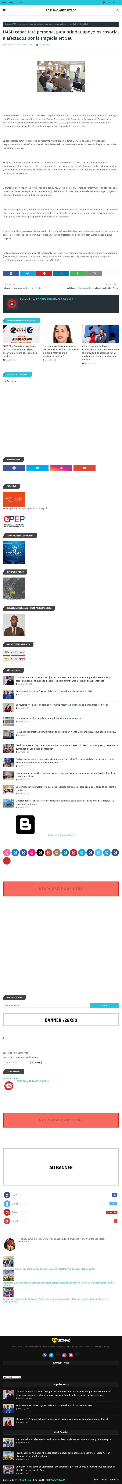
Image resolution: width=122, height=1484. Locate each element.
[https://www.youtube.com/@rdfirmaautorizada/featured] (108, 468)
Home (3, 2)
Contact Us (114, 1480)
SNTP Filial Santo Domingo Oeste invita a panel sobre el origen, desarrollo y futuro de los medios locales (20, 351)
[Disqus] (61, 940)
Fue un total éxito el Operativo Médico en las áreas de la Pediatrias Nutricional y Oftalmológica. (49, 1269)
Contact (20, 2)
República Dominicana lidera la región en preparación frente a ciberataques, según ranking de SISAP (66, 732)
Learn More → (24, 1241)
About (11, 2)
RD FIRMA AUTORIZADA (61, 10)
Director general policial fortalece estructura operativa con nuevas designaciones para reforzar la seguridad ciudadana (65, 802)
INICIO (96, 1480)
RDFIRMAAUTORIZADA (55, 1480)
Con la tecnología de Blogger (61, 835)
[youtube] (84, 468)
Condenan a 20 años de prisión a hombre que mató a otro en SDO (49, 718)
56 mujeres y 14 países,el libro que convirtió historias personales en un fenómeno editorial (62, 704)
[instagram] (108, 2)
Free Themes (25, 1480)
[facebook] (103, 2)
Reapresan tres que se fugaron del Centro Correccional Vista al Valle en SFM (54, 691)
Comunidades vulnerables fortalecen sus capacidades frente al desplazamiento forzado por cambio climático (66, 789)
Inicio (7, 24)
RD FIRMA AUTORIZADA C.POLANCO (20, 45)
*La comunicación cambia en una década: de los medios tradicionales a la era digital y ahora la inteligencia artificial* (61, 351)
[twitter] (113, 2)
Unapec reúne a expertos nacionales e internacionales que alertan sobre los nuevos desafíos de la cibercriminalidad (65, 775)
